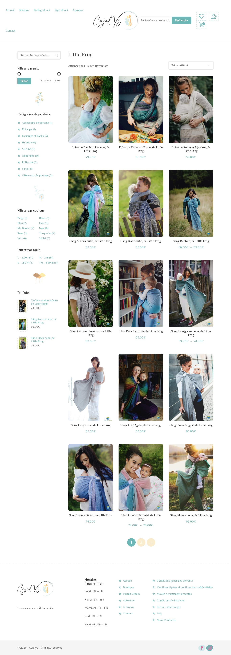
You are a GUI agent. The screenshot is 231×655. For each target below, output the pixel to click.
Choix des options (90, 110)
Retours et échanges (169, 607)
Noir (41, 228)
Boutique (24, 10)
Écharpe (27, 129)
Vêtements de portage (35, 175)
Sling (25, 169)
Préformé (27, 162)
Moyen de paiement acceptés (174, 593)
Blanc (42, 218)
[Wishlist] (201, 16)
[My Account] (214, 16)
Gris (41, 223)
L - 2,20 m (23, 257)
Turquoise (45, 233)
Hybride (27, 142)
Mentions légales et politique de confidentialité (185, 587)
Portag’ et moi (42, 10)
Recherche (181, 20)
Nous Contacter (166, 620)
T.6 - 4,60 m (46, 262)
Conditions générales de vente (175, 580)
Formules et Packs (33, 136)
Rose (20, 233)
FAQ (159, 613)
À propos (77, 10)
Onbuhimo (28, 155)
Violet (42, 238)
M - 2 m (44, 257)
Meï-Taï (26, 149)
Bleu (20, 223)
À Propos (128, 607)
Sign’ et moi (61, 10)
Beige (20, 218)
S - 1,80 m (23, 262)
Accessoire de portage (35, 122)
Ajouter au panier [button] (91, 294)
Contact (10, 30)
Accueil (10, 10)
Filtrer (24, 81)
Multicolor (23, 228)
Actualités (129, 600)
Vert (20, 238)
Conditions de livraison (170, 600)
